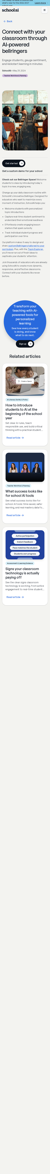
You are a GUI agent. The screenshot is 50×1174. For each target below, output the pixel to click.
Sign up (22, 343)
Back (9, 21)
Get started (11, 163)
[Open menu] (44, 10)
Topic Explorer (35, 249)
